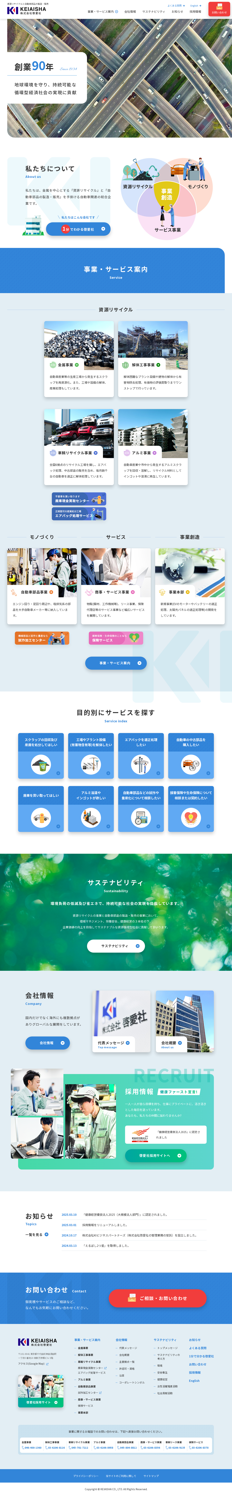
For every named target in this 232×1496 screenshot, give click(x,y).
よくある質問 (174, 5)
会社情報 (130, 11)
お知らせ (177, 11)
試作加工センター (88, 1392)
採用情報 (195, 11)
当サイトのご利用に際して (121, 1476)
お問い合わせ (197, 1364)
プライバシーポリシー (86, 1476)
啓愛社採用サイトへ (154, 1155)
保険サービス (85, 1405)
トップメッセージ (167, 1348)
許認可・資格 (126, 1368)
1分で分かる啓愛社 (201, 1356)
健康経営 (162, 1379)
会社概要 (124, 1355)
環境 (159, 1365)
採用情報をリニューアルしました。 (105, 1225)
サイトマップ (151, 1476)
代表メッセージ (128, 1348)
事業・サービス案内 (101, 11)
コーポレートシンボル (132, 1382)
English (194, 1380)
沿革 (121, 1375)
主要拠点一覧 (126, 1362)
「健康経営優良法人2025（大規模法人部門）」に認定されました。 (125, 1214)
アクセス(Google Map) (31, 1363)
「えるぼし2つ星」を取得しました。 (106, 1245)
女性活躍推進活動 (167, 1386)
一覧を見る (34, 1234)
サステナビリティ (153, 11)
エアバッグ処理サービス (92, 1372)
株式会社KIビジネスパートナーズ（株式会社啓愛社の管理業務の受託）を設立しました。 (140, 1235)
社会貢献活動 (165, 1393)
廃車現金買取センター (90, 1368)
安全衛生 (162, 1372)
